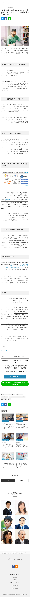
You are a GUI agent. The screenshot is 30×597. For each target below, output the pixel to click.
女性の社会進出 (22, 396)
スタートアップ (19, 394)
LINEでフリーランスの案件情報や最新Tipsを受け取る (15, 383)
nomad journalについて (15, 574)
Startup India (7, 199)
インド (2, 394)
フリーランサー (4, 396)
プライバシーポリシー (15, 582)
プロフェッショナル (13, 396)
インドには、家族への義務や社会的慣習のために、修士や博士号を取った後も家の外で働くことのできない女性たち (14, 266)
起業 (6, 399)
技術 (2, 399)
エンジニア (8, 394)
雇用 (9, 399)
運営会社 (15, 577)
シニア (13, 394)
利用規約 (15, 580)
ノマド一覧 (15, 571)
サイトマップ (15, 585)
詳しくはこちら (15, 376)
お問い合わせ (15, 588)
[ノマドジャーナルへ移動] (1, 552)
